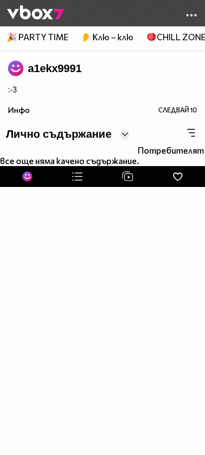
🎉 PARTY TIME (37, 37)
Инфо (19, 109)
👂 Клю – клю (107, 37)
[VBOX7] (35, 13)
